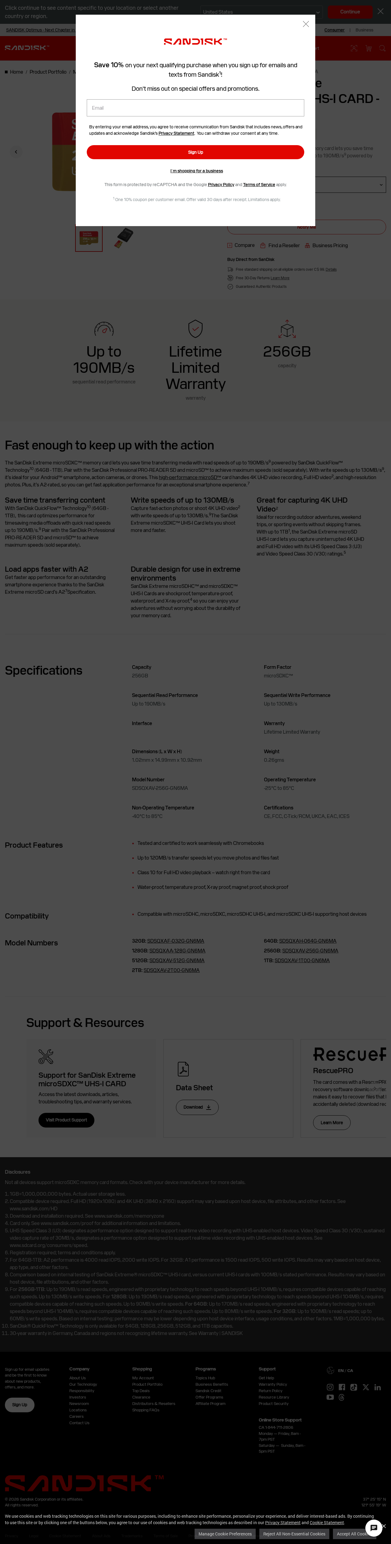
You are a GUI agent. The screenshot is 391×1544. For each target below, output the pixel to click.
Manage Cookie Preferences (225, 1534)
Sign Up (195, 152)
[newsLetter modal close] (306, 25)
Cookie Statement (327, 1522)
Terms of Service (259, 184)
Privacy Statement (283, 1522)
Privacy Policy (221, 184)
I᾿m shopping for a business (196, 171)
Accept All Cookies (354, 1534)
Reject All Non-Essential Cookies (294, 1534)
